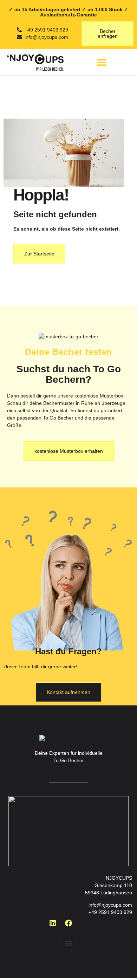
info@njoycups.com (110, 905)
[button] (102, 62)
